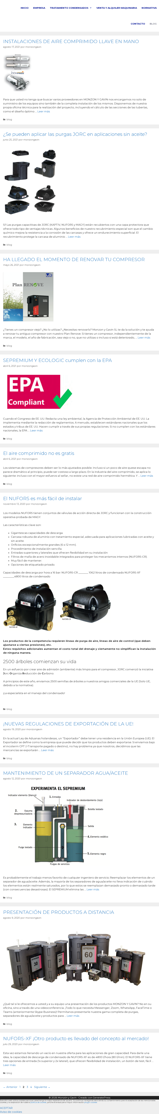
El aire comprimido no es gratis (38, 453)
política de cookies (38, 1102)
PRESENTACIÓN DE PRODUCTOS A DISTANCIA (58, 912)
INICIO (25, 7)
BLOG (153, 23)
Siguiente (42, 1087)
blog (9, 119)
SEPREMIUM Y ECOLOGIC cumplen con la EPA (57, 360)
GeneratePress (101, 1097)
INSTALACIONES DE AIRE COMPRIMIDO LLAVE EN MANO (71, 41)
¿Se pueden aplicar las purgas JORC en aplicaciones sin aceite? (75, 134)
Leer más (43, 111)
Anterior (10, 1087)
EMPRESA (39, 7)
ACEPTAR (6, 1107)
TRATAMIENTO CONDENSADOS (69, 7)
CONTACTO (138, 23)
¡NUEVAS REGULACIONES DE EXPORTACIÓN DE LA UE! (68, 724)
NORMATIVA (149, 7)
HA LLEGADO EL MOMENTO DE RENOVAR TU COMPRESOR (74, 259)
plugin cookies (90, 1102)
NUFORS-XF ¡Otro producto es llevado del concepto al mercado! (76, 1038)
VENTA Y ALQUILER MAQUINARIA (116, 7)
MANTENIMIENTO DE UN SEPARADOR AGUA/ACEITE (65, 773)
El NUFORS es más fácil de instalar (42, 498)
